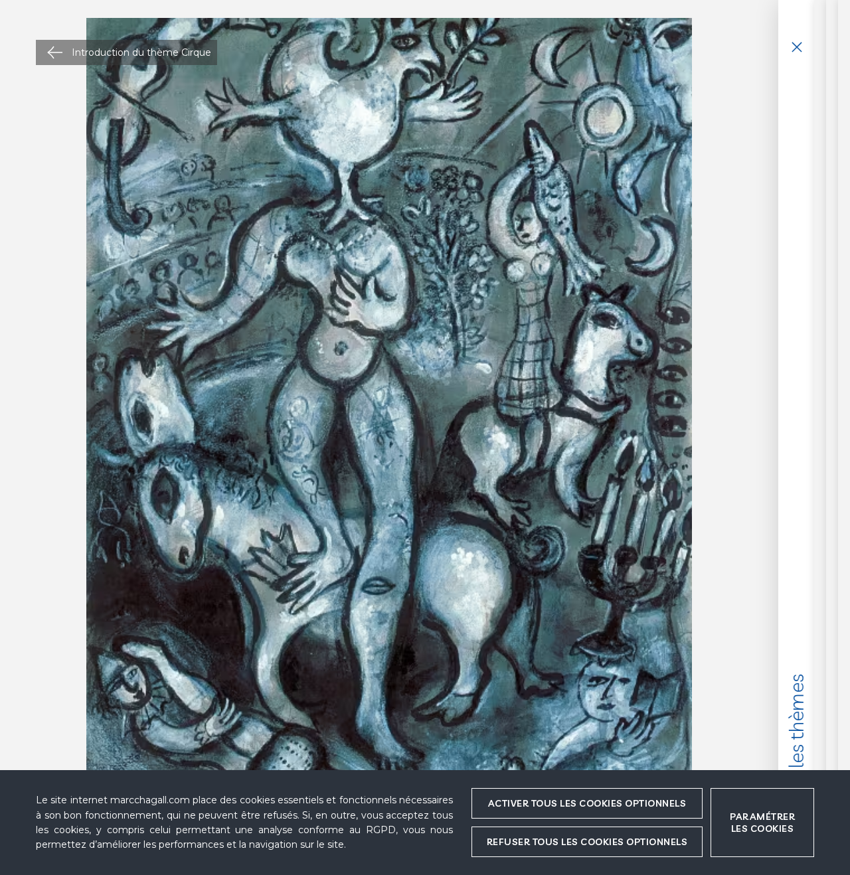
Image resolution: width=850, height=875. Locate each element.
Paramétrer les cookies (762, 823)
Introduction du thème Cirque (141, 52)
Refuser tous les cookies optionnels (587, 842)
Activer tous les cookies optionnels (587, 803)
